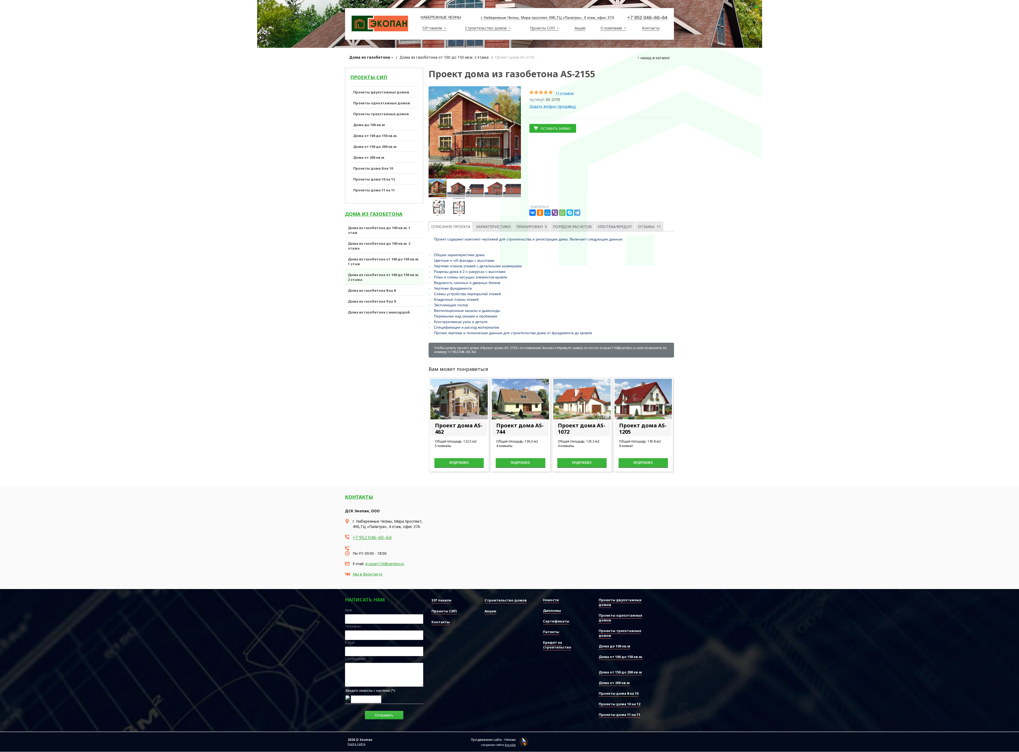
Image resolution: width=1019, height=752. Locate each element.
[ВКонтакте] (532, 212)
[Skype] (570, 212)
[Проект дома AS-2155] (475, 132)
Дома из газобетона (369, 57)
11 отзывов (564, 93)
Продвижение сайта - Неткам (493, 739)
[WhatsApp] (562, 212)
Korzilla (510, 745)
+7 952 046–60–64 (647, 17)
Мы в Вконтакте (367, 574)
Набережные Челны (441, 17)
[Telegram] (577, 212)
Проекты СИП (368, 77)
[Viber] (555, 212)
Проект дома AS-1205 (643, 428)
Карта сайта (356, 744)
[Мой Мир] (547, 212)
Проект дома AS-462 (458, 428)
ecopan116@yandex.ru (384, 563)
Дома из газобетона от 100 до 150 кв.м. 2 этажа (444, 57)
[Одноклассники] (540, 212)
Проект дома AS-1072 (581, 428)
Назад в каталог (655, 57)
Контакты (359, 497)
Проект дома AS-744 (520, 428)
